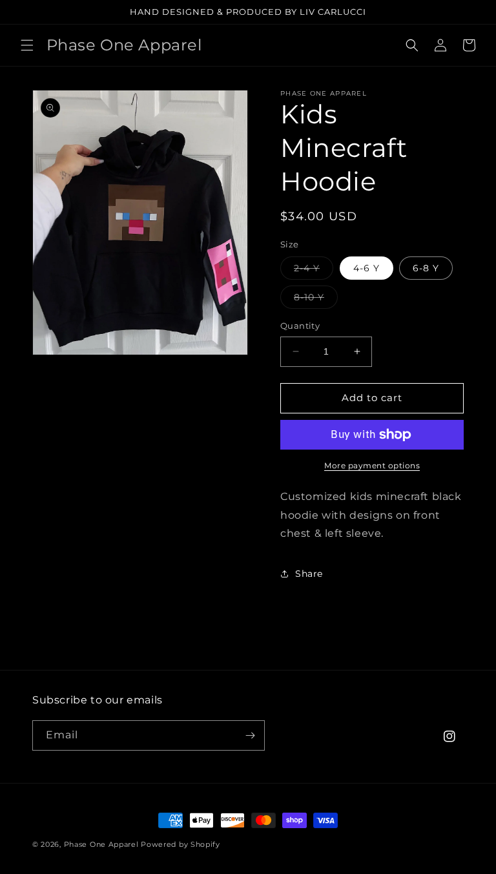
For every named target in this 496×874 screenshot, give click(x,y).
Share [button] (309, 573)
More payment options (372, 465)
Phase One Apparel (101, 844)
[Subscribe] (250, 735)
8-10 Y (316, 300)
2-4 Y (313, 271)
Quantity (300, 325)
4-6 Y (366, 268)
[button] (27, 45)
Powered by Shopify (180, 844)
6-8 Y (426, 268)
